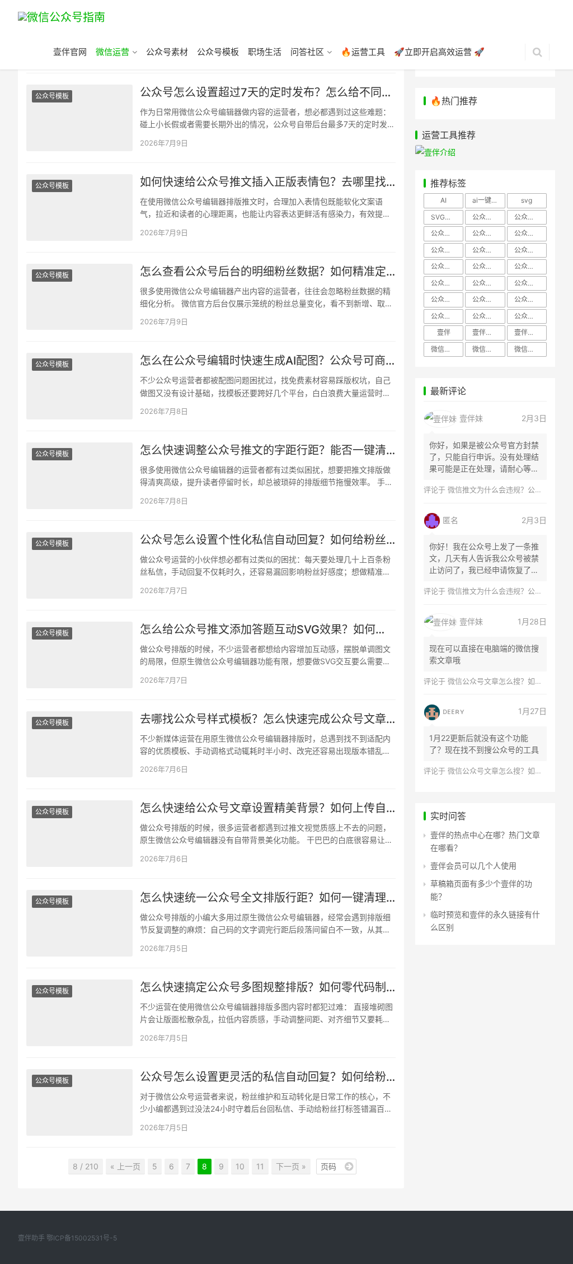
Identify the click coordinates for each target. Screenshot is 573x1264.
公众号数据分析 (530, 266)
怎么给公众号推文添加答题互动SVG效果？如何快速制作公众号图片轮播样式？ (268, 629)
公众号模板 (218, 51)
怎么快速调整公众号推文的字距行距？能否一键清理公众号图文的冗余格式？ (268, 450)
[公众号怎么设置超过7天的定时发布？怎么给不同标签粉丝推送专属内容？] (79, 118)
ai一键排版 (488, 200)
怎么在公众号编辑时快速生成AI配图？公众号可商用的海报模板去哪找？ (268, 360)
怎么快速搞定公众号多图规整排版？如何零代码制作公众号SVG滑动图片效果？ (268, 987)
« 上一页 (125, 1166)
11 (260, 1166)
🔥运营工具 (363, 51)
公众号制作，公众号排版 (488, 233)
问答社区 (307, 51)
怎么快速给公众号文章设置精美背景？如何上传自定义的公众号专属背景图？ (268, 808)
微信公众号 (447, 349)
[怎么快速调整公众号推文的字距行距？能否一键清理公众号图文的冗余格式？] (79, 475)
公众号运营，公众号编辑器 (530, 316)
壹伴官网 (70, 51)
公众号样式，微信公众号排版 (447, 299)
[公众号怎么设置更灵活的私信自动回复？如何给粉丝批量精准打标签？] (79, 1102)
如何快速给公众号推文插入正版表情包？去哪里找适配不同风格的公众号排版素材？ (268, 182)
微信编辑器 (530, 349)
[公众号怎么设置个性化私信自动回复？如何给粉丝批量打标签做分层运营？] (79, 565)
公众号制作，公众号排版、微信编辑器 (530, 233)
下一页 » (291, 1166)
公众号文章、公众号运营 (488, 283)
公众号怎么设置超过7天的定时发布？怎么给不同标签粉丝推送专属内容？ (268, 92)
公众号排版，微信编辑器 (447, 266)
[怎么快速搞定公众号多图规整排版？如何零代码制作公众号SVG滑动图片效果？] (79, 1013)
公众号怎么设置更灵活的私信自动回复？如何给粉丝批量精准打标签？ (268, 1077)
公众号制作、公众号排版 (488, 217)
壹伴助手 (527, 332)
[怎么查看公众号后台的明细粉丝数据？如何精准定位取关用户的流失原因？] (79, 297)
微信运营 (112, 51)
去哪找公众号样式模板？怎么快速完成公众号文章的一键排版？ (268, 719)
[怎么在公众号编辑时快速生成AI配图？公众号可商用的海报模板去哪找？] (79, 386)
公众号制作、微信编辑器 (447, 233)
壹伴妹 (471, 418)
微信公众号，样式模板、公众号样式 (488, 349)
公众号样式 (530, 283)
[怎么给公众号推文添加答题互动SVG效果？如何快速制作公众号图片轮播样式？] (79, 655)
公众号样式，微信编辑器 (488, 299)
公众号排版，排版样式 (488, 266)
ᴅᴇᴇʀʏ (453, 711)
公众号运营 (488, 316)
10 (240, 1166)
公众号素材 (167, 51)
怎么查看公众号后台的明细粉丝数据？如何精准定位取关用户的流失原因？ (268, 271)
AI (443, 200)
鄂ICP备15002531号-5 (81, 1238)
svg (526, 200)
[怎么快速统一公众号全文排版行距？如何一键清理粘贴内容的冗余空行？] (79, 923)
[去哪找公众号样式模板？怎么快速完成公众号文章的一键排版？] (79, 744)
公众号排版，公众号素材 (530, 250)
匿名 (450, 520)
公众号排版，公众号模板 (488, 250)
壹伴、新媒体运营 (488, 332)
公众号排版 (447, 250)
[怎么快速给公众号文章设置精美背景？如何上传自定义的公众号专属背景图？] (79, 833)
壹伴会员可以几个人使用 (473, 865)
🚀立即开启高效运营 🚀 (439, 51)
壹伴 (443, 332)
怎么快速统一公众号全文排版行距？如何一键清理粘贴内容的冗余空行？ (268, 897)
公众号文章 (447, 283)
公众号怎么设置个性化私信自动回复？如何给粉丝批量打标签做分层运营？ (268, 540)
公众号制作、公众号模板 (530, 217)
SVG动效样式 (447, 217)
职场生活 (264, 51)
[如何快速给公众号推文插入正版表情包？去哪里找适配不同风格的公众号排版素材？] (79, 207)
